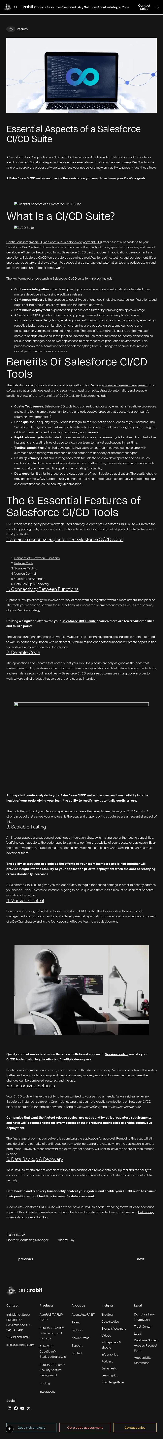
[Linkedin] (10, 1408)
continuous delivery (59, 1144)
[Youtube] (22, 1408)
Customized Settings (28, 579)
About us (78, 1305)
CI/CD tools (21, 1096)
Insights (108, 1305)
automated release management (124, 385)
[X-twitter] (29, 1408)
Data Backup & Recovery (31, 584)
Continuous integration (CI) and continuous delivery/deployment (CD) (54, 242)
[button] (40, 7)
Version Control (25, 573)
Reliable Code (23, 563)
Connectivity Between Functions (37, 558)
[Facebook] (16, 1408)
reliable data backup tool (111, 1170)
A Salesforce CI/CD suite (23, 885)
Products (47, 1305)
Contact (12, 1305)
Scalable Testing (25, 568)
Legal (138, 1305)
